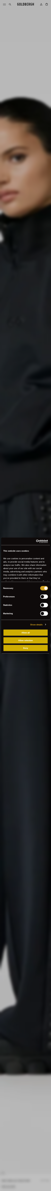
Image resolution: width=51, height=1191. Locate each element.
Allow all (25, 632)
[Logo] (25, 4)
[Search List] (10, 4)
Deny (25, 648)
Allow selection (25, 640)
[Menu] (4, 4)
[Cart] (46, 4)
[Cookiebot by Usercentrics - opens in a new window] (36, 541)
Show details (36, 624)
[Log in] (41, 4)
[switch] (44, 596)
